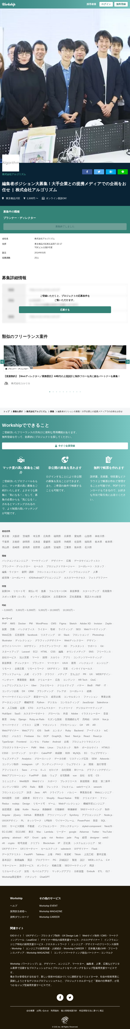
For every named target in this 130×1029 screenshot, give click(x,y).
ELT (108, 871)
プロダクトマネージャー (15, 747)
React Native (64, 798)
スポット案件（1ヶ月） (14, 596)
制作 (107, 809)
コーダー (33, 753)
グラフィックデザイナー (48, 640)
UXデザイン (53, 668)
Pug (77, 837)
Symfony (74, 815)
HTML (44, 651)
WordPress (42, 623)
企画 (66, 741)
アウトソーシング (56, 815)
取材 (52, 629)
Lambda (48, 831)
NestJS (108, 826)
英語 (29, 860)
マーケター (53, 663)
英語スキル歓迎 (93, 596)
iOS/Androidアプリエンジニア (45, 577)
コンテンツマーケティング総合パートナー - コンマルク (83, 952)
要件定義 (101, 854)
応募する (65, 309)
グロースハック (43, 758)
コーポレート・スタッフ (91, 566)
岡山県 (5, 547)
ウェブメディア (10, 758)
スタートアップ (91, 591)
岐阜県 (108, 541)
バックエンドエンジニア (15, 560)
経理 (84, 837)
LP (37, 764)
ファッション (91, 696)
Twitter (95, 831)
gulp (44, 837)
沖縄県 (67, 541)
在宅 (90, 775)
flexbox (60, 837)
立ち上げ (75, 674)
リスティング (48, 634)
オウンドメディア (76, 651)
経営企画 (56, 696)
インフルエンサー (47, 826)
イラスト (26, 725)
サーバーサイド (10, 725)
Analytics (26, 758)
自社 (82, 775)
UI (59, 634)
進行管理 (101, 764)
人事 (95, 572)
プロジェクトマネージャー (60, 566)
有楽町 (67, 854)
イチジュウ (31, 877)
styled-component (91, 826)
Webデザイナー (10, 730)
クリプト (35, 843)
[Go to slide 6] (66, 391)
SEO (78, 629)
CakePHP (46, 753)
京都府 (15, 541)
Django (22, 719)
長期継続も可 (72, 719)
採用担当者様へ (18, 911)
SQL (103, 820)
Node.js (108, 815)
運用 (73, 663)
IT (105, 685)
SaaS (17, 713)
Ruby (68, 730)
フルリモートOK (58, 591)
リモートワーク (35, 668)
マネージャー (9, 865)
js (84, 764)
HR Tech (82, 679)
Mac (39, 831)
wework (98, 786)
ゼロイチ (53, 769)
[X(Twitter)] (70, 997)
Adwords (104, 758)
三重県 (67, 547)
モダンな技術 (55, 719)
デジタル (52, 702)
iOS (39, 730)
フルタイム (67, 786)
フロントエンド (81, 634)
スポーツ (52, 781)
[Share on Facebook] (87, 171)
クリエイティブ (65, 685)
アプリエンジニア (91, 815)
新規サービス (41, 696)
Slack (66, 634)
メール (33, 769)
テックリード (66, 708)
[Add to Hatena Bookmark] (111, 171)
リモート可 (19, 591)
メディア (62, 674)
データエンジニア (11, 702)
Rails (32, 786)
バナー (80, 685)
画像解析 (47, 809)
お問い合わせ (43, 1010)
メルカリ (16, 736)
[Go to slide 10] (79, 391)
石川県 (88, 547)
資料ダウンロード (19, 917)
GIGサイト (16, 935)
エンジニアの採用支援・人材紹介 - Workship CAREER (55, 948)
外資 (65, 713)
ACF (26, 837)
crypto (11, 843)
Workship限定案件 (11, 877)
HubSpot (6, 713)
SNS (91, 651)
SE (99, 843)
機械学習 (29, 702)
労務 (12, 629)
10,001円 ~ (69, 610)
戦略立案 (56, 865)
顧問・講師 (28, 572)
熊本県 (77, 547)
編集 (61, 651)
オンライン (43, 865)
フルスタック (64, 747)
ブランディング (45, 691)
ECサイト (38, 798)
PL (22, 820)
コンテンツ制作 (10, 764)
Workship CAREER (49, 917)
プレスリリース (68, 781)
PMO (58, 854)
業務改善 (39, 815)
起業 (22, 708)
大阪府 (15, 536)
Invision (98, 623)
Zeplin (108, 623)
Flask (94, 848)
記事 (37, 725)
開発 (91, 764)
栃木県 (98, 541)
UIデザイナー (81, 848)
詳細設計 (64, 860)
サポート (92, 646)
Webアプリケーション (14, 775)
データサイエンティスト (87, 560)
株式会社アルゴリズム (14, 174)
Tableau (40, 854)
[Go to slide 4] (59, 391)
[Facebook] (60, 997)
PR (84, 674)
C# (81, 725)
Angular (6, 815)
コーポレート (76, 691)
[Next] (127, 362)
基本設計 (7, 860)
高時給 (86, 719)
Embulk (91, 871)
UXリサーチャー (29, 848)
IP (59, 843)
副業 (4, 629)
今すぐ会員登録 (66, 445)
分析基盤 (79, 871)
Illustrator (7, 640)
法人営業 (24, 657)
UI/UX (96, 719)
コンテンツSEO (10, 786)
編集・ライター (10, 572)
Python (40, 702)
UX (91, 674)
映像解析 (72, 809)
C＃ (108, 860)
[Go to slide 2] (52, 391)
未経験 (58, 753)
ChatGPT (45, 877)
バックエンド (86, 663)
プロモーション (68, 725)
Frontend (21, 741)
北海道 (36, 541)
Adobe (74, 713)
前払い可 (33, 591)
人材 (26, 674)
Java (37, 792)
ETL (100, 871)
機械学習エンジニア (94, 803)
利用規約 (55, 1010)
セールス (38, 566)
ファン (103, 798)
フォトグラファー (98, 577)
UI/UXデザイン (10, 820)
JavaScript (88, 702)
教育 (4, 719)
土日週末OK (59, 596)
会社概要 (30, 1010)
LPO (24, 786)
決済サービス (26, 865)
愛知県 (77, 536)
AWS (12, 623)
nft (3, 843)
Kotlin (26, 809)
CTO (30, 708)
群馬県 (26, 547)
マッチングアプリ (61, 871)
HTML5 (106, 747)
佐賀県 (77, 541)
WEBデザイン (103, 674)
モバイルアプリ (40, 871)
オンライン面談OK (40, 596)
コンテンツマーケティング (87, 657)
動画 (32, 679)
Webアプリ (28, 730)
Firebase (29, 736)
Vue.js (105, 719)
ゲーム (51, 803)
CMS (53, 623)
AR (94, 725)
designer (94, 837)
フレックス (52, 786)
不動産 (31, 826)
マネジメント (49, 725)
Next (67, 736)
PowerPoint (84, 820)
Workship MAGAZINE (50, 911)
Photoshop (98, 634)
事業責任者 (86, 792)
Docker (22, 623)
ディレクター (22, 663)
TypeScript (7, 741)
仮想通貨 (7, 809)
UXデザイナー (9, 848)
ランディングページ (52, 764)
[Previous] (2, 362)
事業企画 (106, 696)
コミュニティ (9, 781)
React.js (97, 736)
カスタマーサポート (34, 713)
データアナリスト (11, 854)
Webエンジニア (103, 792)
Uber (34, 685)
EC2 (35, 651)
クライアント (57, 792)
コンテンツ (69, 679)
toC (106, 730)
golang (5, 837)
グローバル (54, 713)
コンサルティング (69, 702)
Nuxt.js (35, 809)
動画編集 (19, 860)
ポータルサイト (90, 747)
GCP (46, 736)
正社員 (66, 843)
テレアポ (61, 691)
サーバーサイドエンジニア (16, 696)
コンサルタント (72, 696)
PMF (98, 685)
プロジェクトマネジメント (86, 741)
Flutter (45, 741)
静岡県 (26, 541)
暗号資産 (22, 843)
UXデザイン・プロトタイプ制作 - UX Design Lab (52, 935)
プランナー (38, 663)
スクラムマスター (45, 708)
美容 (95, 820)
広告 (57, 679)
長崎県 (15, 547)
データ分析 (60, 758)
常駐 (77, 798)
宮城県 (57, 547)
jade (69, 837)
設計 (82, 860)
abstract (17, 837)
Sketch (73, 623)
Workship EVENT (48, 905)
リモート (7, 668)
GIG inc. (57, 1027)
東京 (31, 831)
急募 (43, 591)
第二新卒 (105, 781)
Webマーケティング (94, 629)
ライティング (65, 629)
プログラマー (42, 860)
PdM (33, 747)
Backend (78, 730)
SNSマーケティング (91, 809)
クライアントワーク (50, 646)
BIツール (79, 769)
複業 (40, 786)
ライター (42, 629)
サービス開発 (17, 826)
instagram (27, 764)
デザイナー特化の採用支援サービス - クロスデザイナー (70, 939)
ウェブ (53, 775)
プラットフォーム (11, 674)
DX (23, 691)
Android (56, 741)
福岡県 (57, 536)
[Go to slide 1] (49, 391)
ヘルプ (13, 905)
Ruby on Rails (36, 719)
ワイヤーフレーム (64, 820)
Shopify (51, 798)
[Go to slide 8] (72, 391)
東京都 (5, 536)
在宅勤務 (65, 775)
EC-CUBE (7, 831)
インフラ (37, 674)
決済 (29, 792)
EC (85, 753)
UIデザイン (30, 646)
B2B (67, 753)
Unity (12, 719)
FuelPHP (34, 775)
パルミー (72, 792)
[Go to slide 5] (62, 391)
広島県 (46, 536)
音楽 (105, 713)
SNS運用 (7, 798)
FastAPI (28, 854)
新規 (95, 781)
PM (31, 623)
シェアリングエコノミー (15, 685)
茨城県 (26, 536)
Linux (50, 747)
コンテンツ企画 (10, 691)
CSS (53, 651)
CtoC (93, 679)
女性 (26, 871)
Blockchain (49, 843)
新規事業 (74, 591)
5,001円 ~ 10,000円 (49, 610)
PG (54, 860)
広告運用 (19, 634)
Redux (5, 803)
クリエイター (90, 798)
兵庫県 (67, 536)
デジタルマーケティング (89, 708)
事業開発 (22, 679)
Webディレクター (73, 640)
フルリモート (47, 685)
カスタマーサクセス (74, 577)
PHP (4, 623)
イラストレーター (90, 713)
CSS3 (5, 753)
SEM (94, 758)
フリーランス (104, 651)
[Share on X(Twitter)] (99, 171)
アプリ (66, 657)
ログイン (106, 4)
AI (3, 708)
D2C (4, 826)
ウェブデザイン (99, 753)
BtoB (89, 685)
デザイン (91, 640)
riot (51, 837)
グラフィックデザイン (99, 769)
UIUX (65, 663)
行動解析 (59, 809)
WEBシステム (95, 860)
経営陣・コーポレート (14, 577)
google (72, 831)
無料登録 (121, 4)
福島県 (88, 541)
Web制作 (24, 781)
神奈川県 (99, 536)
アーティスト (94, 730)
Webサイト (38, 781)
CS (97, 775)
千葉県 (5, 541)
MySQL (77, 753)
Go (38, 736)
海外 (76, 747)
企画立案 (19, 668)
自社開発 (66, 769)
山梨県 (46, 547)
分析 (17, 798)
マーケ (35, 657)
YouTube (107, 831)
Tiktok (77, 854)
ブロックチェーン (69, 826)
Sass (24, 769)
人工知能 (12, 708)
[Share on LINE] (123, 171)
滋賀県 (57, 541)
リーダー (61, 831)
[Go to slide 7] (69, 391)
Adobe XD (85, 623)
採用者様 (91, 4)
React (87, 736)
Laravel (26, 651)
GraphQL (57, 736)
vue (75, 775)
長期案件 (107, 591)
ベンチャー (8, 679)
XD (65, 646)
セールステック (49, 848)
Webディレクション (69, 803)
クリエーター (45, 679)
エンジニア (102, 663)
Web (41, 747)
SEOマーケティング (75, 865)
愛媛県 (46, 541)
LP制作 (48, 820)
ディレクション (23, 640)
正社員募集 (75, 596)
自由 (44, 775)
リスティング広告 (78, 758)
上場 (50, 854)
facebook (32, 634)
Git (101, 646)
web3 (105, 837)
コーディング (18, 753)
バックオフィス (26, 629)
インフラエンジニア (79, 572)
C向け (5, 736)
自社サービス (9, 657)
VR (87, 725)
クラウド (49, 674)
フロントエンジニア (12, 792)
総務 (89, 691)
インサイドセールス (81, 668)
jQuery (17, 815)
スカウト (55, 657)
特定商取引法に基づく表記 (91, 1010)
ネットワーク (34, 820)
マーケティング (39, 560)
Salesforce (102, 702)
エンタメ (57, 730)
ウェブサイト (73, 764)
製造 (74, 860)
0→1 (43, 769)
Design (26, 803)
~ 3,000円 (7, 610)
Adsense (84, 831)
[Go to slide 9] (76, 391)
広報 (68, 560)
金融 (17, 809)
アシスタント (77, 646)
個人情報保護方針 (69, 1010)
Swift (46, 730)
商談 (91, 865)
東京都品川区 (13, 198)
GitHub (27, 815)
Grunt (35, 837)
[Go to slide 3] (56, 391)
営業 (65, 668)
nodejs (15, 803)
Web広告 (7, 634)
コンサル (34, 741)
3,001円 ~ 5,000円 (25, 610)
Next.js (76, 736)
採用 (44, 657)
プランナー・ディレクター (16, 566)
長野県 (36, 547)
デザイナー (57, 560)
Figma (62, 623)
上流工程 (88, 854)
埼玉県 (36, 536)
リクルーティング (11, 871)
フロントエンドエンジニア (51, 572)
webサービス (83, 786)
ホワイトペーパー (11, 646)
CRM (31, 691)
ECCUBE (20, 831)
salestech (66, 848)
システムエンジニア (84, 843)
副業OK (6, 591)
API (45, 792)
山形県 (88, 536)
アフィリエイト (10, 769)
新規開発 (85, 781)
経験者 (26, 798)
